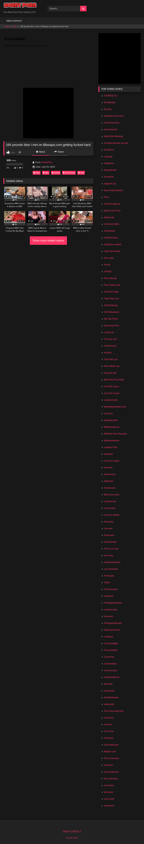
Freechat (108, 738)
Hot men (108, 467)
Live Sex (108, 413)
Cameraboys (110, 663)
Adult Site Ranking (113, 136)
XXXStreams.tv (111, 312)
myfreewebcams (112, 562)
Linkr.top (108, 156)
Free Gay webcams (113, 711)
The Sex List (110, 339)
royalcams (109, 690)
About (42, 152)
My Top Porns (111, 319)
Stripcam (108, 454)
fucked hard (70, 173)
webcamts (109, 704)
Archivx (108, 352)
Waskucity (109, 217)
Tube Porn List (111, 298)
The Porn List (110, 359)
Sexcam (108, 724)
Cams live (109, 657)
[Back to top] (135, 835)
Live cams (109, 799)
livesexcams (110, 542)
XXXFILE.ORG (111, 224)
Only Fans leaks (112, 251)
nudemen (108, 596)
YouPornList (110, 346)
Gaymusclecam (112, 630)
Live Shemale (111, 569)
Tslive (107, 582)
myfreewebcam (111, 677)
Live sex (108, 528)
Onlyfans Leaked (112, 244)
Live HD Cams (111, 386)
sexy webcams (111, 772)
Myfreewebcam (111, 427)
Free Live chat (111, 549)
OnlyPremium (111, 237)
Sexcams (108, 521)
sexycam (108, 765)
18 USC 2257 (72, 838)
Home (7, 26)
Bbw (15, 26)
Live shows (109, 508)
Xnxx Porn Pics (111, 123)
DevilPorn (109, 150)
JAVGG (108, 271)
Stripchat (108, 481)
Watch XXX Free (112, 210)
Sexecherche (110, 129)
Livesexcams (110, 609)
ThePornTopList (112, 204)
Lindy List (109, 332)
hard (82, 173)
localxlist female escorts (116, 143)
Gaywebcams (111, 420)
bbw (47, 173)
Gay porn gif (110, 373)
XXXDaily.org (111, 305)
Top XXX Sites (111, 292)
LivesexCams (111, 400)
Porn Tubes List (112, 285)
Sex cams (109, 258)
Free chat (108, 731)
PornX (107, 265)
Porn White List (111, 366)
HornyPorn (46, 162)
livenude (108, 684)
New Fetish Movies (113, 190)
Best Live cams (111, 494)
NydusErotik (110, 170)
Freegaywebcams (113, 603)
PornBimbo (109, 102)
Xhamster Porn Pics (114, 116)
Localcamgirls (111, 643)
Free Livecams (111, 758)
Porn (106, 197)
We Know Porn (111, 325)
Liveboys (108, 636)
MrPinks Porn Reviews (115, 434)
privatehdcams (111, 697)
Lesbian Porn (110, 447)
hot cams (108, 555)
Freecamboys (111, 650)
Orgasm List (110, 183)
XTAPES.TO (110, 96)
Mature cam (110, 751)
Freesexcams (111, 589)
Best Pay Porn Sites (114, 379)
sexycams (109, 805)
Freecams (109, 535)
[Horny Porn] (22, 6)
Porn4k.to (109, 177)
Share (60, 152)
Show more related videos (48, 240)
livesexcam (109, 474)
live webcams (111, 778)
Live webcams (111, 745)
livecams (108, 616)
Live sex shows (111, 515)
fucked (57, 173)
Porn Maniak (110, 278)
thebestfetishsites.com (115, 407)
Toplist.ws (109, 163)
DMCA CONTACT (14, 21)
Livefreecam (110, 501)
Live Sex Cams (111, 393)
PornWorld (109, 231)
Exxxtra (108, 109)
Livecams (109, 718)
